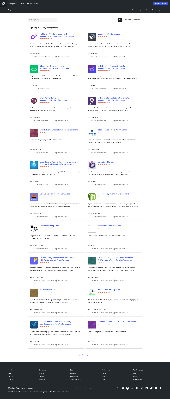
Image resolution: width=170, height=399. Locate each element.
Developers (74, 376)
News (10, 373)
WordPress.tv (75, 379)
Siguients (89, 355)
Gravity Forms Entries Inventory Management (59, 130)
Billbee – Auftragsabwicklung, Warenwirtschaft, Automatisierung (54, 67)
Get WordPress (160, 3)
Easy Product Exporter (49, 226)
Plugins (41, 376)
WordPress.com (139, 370)
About (10, 370)
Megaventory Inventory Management (113, 194)
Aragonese (30, 388)
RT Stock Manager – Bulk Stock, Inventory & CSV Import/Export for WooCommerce (115, 259)
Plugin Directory (13, 10)
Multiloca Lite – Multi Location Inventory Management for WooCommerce (114, 99)
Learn (72, 370)
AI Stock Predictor (47, 290)
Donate (105, 376)
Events (104, 373)
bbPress (136, 376)
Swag (104, 379)
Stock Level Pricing (106, 162)
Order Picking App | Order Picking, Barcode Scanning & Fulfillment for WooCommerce (58, 163)
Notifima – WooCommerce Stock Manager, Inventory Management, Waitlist (57, 35)
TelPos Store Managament (109, 290)
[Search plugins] (55, 20)
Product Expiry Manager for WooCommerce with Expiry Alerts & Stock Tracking (58, 259)
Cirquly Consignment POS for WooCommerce (117, 322)
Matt (135, 373)
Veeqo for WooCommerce (109, 34)
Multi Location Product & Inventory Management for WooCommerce (112, 67)
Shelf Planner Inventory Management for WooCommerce (53, 99)
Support (73, 373)
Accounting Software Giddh (109, 226)
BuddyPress (137, 379)
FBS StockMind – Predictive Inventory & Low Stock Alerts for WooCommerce (56, 323)
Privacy (10, 379)
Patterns (42, 379)
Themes (41, 373)
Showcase (42, 370)
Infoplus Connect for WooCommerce (113, 130)
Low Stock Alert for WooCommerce (55, 194)
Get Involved (106, 370)
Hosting (10, 376)
